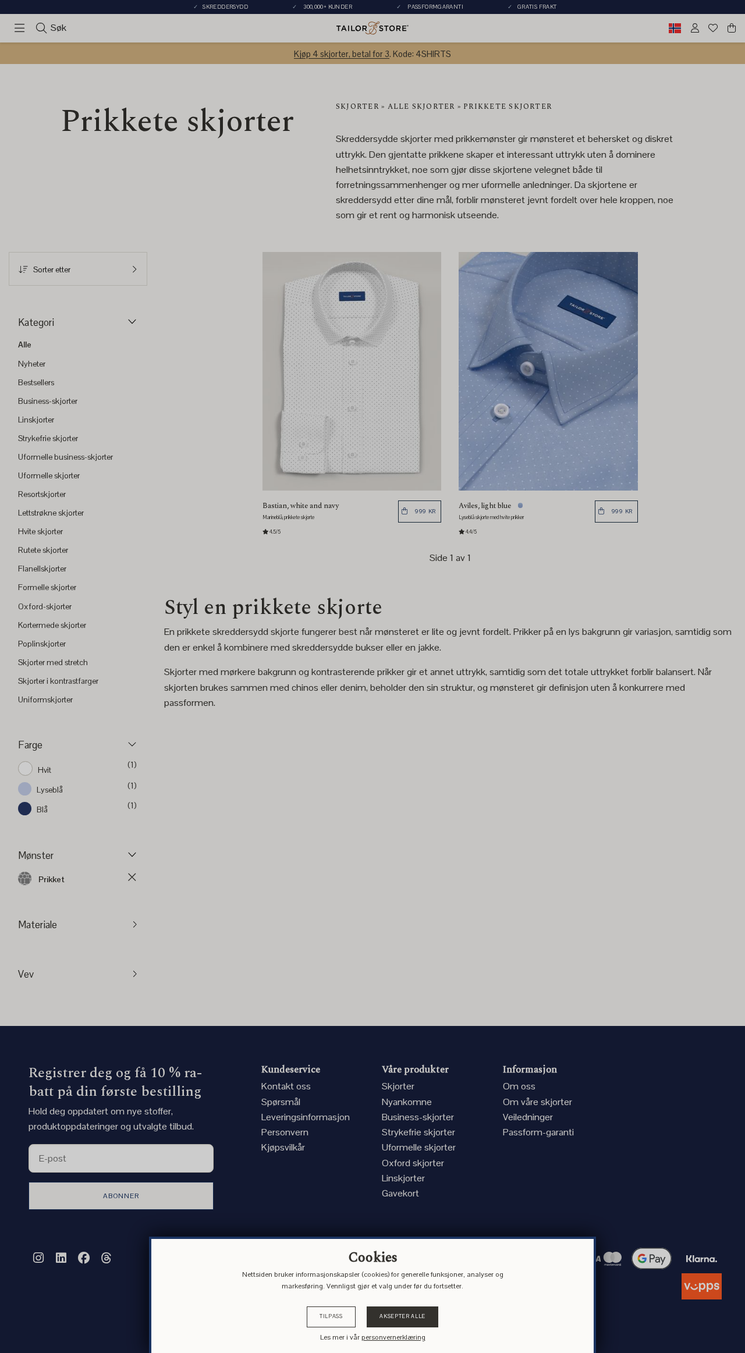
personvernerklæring (393, 1337)
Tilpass (331, 1316)
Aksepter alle (402, 1316)
